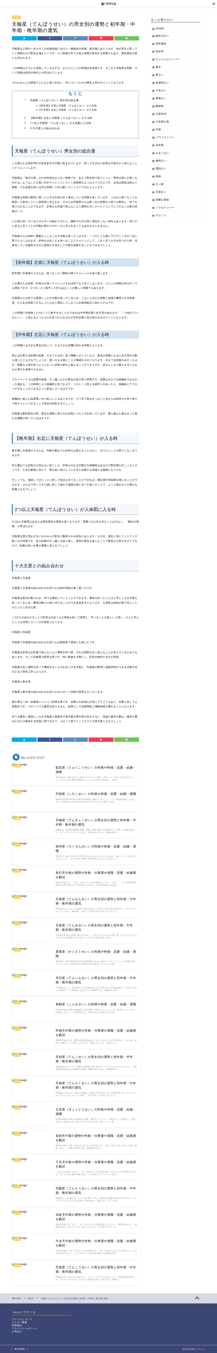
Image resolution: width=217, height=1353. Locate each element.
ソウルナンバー (165, 207)
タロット (161, 215)
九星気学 (161, 113)
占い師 (160, 184)
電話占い (161, 168)
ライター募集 (19, 1322)
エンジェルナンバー (168, 59)
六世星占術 (162, 121)
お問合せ (17, 1331)
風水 (158, 67)
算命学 (16, 17)
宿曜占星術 (162, 199)
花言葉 (160, 145)
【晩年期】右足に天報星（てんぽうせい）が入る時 (61, 117)
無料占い (161, 160)
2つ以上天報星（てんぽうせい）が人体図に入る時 (60, 123)
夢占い (160, 74)
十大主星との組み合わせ (45, 128)
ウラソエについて (22, 1319)
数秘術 (160, 106)
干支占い (161, 90)
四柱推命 (161, 43)
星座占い (161, 98)
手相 (158, 129)
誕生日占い (162, 35)
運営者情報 (20, 1349)
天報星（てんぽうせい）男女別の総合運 (54, 100)
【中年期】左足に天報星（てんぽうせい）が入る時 (67, 109)
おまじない (162, 152)
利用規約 (17, 1325)
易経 (158, 176)
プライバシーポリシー (24, 1328)
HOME (160, 28)
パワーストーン (165, 137)
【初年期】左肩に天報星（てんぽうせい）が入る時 (67, 105)
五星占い (161, 191)
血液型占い (162, 82)
